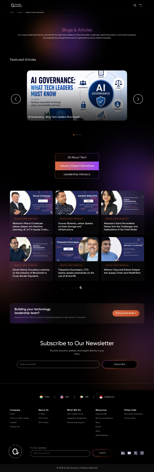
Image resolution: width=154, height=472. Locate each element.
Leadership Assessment (77, 418)
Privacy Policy (130, 418)
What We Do (74, 410)
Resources (101, 410)
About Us (43, 410)
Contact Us (15, 427)
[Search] (134, 5)
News (98, 431)
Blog (98, 422)
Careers (13, 422)
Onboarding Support (76, 422)
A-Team (41, 414)
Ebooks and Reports (104, 418)
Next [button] (138, 99)
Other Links (130, 410)
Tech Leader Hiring (75, 414)
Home (12, 12)
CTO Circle (43, 418)
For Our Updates (38, 448)
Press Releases (102, 435)
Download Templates (133, 414)
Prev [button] (16, 99)
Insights (19, 12)
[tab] (77, 157)
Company (15, 410)
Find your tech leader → (126, 313)
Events (98, 427)
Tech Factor (43, 422)
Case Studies (101, 414)
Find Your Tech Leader (19, 418)
